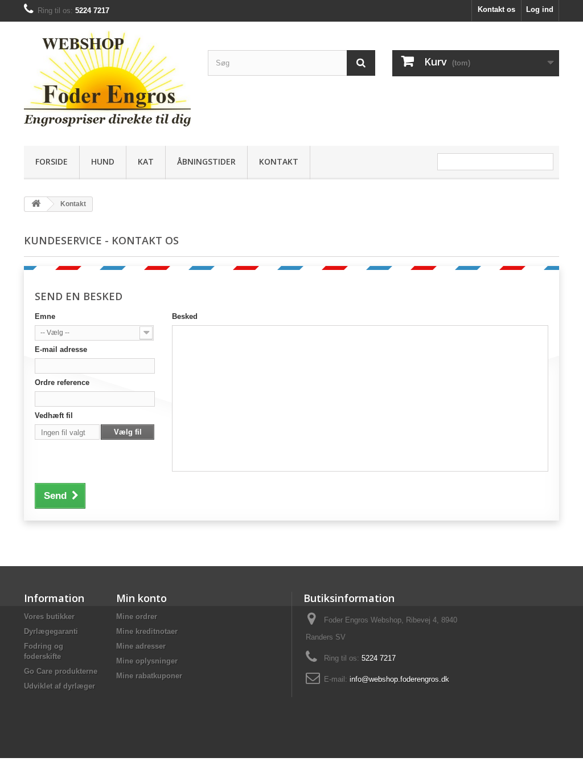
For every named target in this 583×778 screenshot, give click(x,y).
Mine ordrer (136, 616)
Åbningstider (206, 161)
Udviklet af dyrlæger (59, 686)
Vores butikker (49, 616)
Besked (185, 316)
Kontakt (278, 161)
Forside (51, 161)
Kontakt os (496, 9)
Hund (102, 161)
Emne (45, 316)
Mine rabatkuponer (149, 675)
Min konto (141, 598)
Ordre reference (62, 382)
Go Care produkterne (60, 671)
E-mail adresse (61, 349)
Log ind (539, 9)
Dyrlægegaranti (51, 631)
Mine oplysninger (147, 661)
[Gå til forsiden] (36, 204)
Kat (146, 161)
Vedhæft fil (54, 415)
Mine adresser (141, 646)
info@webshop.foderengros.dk (399, 679)
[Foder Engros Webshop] (107, 81)
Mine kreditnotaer (147, 631)
